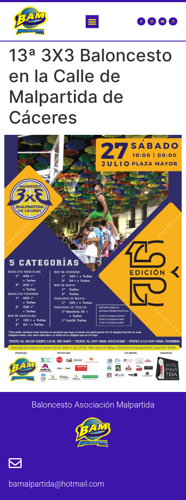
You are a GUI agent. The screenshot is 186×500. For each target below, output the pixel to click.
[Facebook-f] (141, 21)
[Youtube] (162, 21)
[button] (92, 21)
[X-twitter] (173, 21)
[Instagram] (152, 21)
